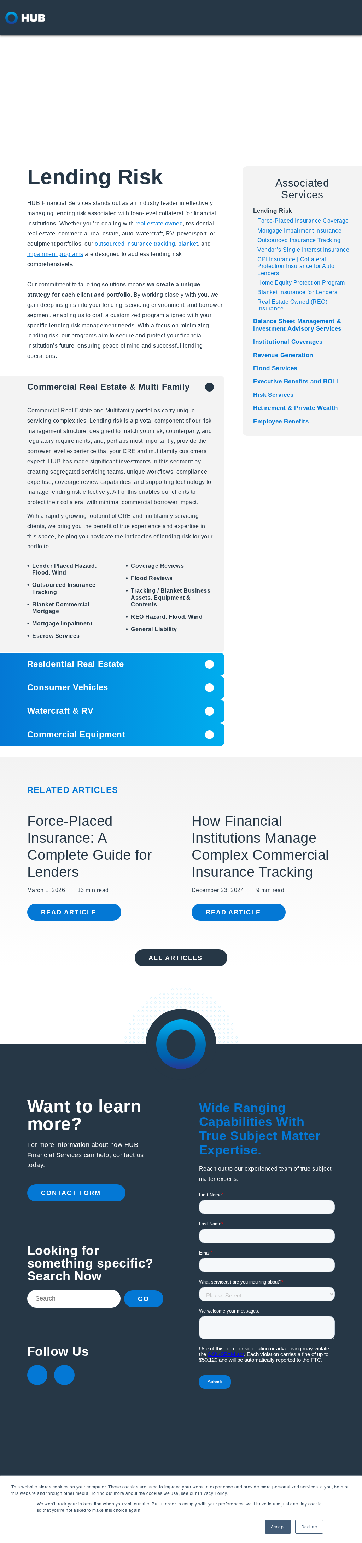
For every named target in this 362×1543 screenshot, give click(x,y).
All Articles (175, 957)
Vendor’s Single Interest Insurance (303, 250)
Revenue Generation (283, 355)
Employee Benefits (281, 421)
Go (143, 1298)
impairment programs (55, 254)
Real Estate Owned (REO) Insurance (292, 305)
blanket (188, 244)
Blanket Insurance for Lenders (297, 292)
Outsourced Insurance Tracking (298, 240)
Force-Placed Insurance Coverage (303, 221)
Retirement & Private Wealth (295, 408)
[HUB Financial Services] (44, 18)
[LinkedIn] (37, 1375)
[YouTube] (64, 1375)
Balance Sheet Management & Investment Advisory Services (297, 325)
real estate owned (159, 224)
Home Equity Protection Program (301, 283)
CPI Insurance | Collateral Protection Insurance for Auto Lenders (295, 266)
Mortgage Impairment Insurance (299, 231)
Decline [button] (309, 1527)
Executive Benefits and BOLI (295, 381)
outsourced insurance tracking (135, 244)
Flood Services (275, 368)
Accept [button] (278, 1527)
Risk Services (273, 395)
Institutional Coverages (287, 341)
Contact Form (71, 1192)
